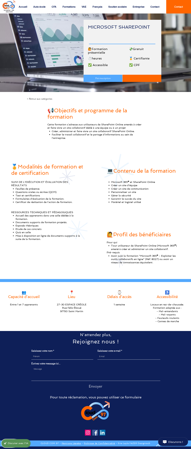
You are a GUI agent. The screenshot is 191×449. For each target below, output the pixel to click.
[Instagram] (88, 433)
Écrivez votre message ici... (45, 363)
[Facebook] (95, 433)
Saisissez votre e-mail (109, 351)
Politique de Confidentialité (99, 443)
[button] (40, 6)
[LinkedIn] (102, 433)
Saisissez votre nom (42, 351)
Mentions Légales (71, 443)
